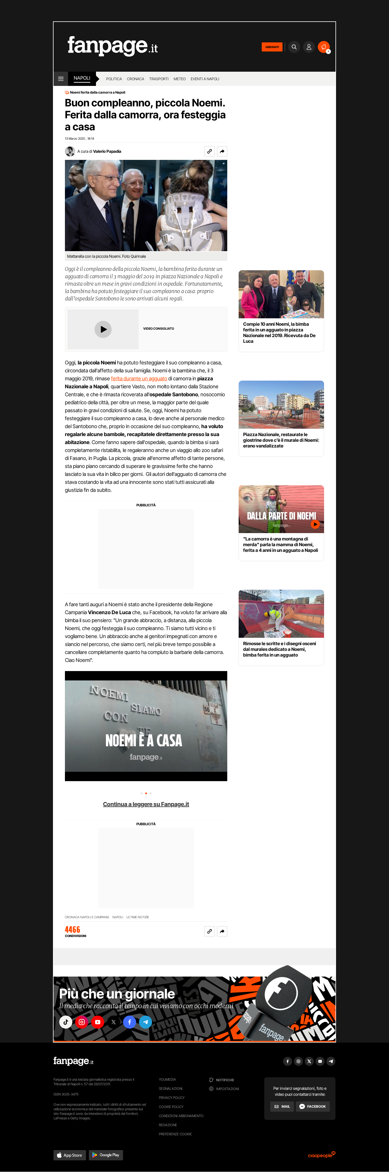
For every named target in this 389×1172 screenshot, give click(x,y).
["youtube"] (97, 1022)
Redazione (168, 1125)
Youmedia (167, 1079)
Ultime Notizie (137, 917)
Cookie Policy (171, 1107)
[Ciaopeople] (321, 1156)
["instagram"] (81, 1022)
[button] (222, 151)
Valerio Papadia (107, 151)
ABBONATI (272, 47)
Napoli (117, 917)
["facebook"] (129, 1022)
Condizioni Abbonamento (181, 1116)
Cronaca (135, 79)
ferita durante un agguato (139, 378)
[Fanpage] (73, 1061)
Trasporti (159, 79)
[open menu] (61, 79)
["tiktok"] (65, 1022)
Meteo (180, 79)
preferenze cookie (175, 1134)
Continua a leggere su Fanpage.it (146, 804)
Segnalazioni (171, 1088)
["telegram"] (145, 1022)
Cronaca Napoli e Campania (87, 917)
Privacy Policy (172, 1097)
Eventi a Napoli (205, 79)
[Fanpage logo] (106, 47)
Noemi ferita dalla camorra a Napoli (97, 92)
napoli (82, 78)
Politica (114, 79)
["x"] (113, 1022)
